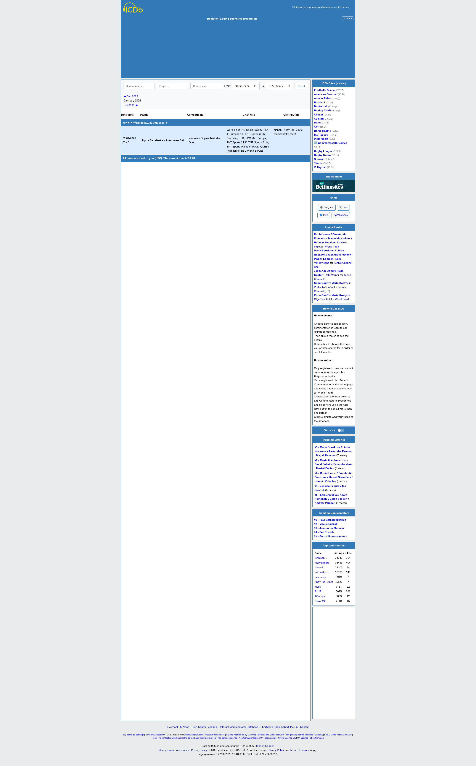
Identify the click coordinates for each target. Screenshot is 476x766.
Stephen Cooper (264, 745)
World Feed (332, 246)
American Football (325, 94)
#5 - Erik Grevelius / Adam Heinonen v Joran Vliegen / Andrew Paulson (332, 498)
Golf (316, 126)
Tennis (348, 18)
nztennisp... (321, 577)
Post (345, 207)
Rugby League (323, 151)
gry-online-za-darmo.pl (133, 735)
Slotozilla (319, 735)
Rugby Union (322, 155)
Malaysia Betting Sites (215, 735)
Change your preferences (174, 749)
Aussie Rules (322, 98)
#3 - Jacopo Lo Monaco (329, 528)
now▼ (126, 122)
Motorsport (321, 138)
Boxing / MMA (323, 110)
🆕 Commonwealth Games (330, 143)
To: (263, 85)
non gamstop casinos (227, 738)
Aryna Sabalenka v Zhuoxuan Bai (162, 140)
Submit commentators (244, 18)
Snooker (319, 159)
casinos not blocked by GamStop (241, 735)
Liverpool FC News (178, 726)
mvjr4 (318, 586)
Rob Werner (332, 274)
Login (223, 18)
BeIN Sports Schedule (205, 726)
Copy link (328, 208)
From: (227, 85)
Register (212, 18)
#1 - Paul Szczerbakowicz (330, 519)
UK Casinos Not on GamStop (310, 738)
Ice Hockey (321, 135)
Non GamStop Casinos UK (251, 738)
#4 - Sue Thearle (324, 532)
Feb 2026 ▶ (131, 105)
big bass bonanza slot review (271, 735)
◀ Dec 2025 (131, 96)
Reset (301, 86)
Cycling (319, 118)
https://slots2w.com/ (194, 735)
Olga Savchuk (322, 299)
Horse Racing (322, 130)
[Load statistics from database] (341, 430)
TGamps (320, 596)
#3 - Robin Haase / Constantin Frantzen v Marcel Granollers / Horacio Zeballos (334, 477)
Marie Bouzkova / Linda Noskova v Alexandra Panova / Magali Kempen (333, 254)
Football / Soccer (325, 90)
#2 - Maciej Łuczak (325, 524)
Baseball (319, 102)
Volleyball (320, 167)
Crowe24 (320, 601)
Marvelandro (322, 562)
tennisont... (321, 557)
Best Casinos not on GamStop (338, 735)
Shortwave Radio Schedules (277, 726)
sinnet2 (319, 567)
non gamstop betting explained (299, 735)
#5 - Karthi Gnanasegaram (330, 536)
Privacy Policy (199, 749)
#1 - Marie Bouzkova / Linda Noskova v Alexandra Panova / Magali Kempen (333, 451)
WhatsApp (342, 215)
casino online (270, 738)
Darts (317, 122)
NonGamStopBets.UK (155, 735)
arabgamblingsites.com (205, 738)
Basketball (320, 106)
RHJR (318, 591)
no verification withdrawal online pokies (176, 738)
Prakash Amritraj (323, 287)
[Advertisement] (238, 50)
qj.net (154, 738)
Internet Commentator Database (239, 726)
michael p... (321, 572)
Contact (304, 726)
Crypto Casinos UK (287, 738)
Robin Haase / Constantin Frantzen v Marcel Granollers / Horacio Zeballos (333, 238)
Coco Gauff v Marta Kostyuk (332, 283)
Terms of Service (300, 749)
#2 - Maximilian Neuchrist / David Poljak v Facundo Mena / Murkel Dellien (333, 464)
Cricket (318, 114)
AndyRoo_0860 (324, 582)
